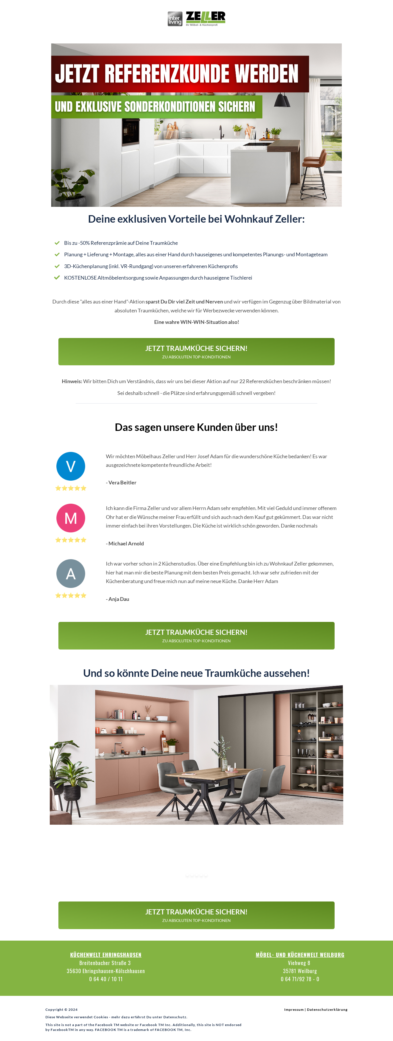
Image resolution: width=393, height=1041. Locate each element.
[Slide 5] (206, 875)
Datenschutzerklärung (327, 1009)
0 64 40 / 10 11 (106, 979)
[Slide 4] (201, 875)
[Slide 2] (192, 875)
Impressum (294, 1009)
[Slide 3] (196, 875)
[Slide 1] (187, 875)
